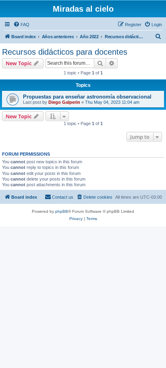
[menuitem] (21, 24)
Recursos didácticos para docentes (64, 51)
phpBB (61, 211)
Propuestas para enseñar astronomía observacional (87, 97)
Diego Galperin (64, 102)
